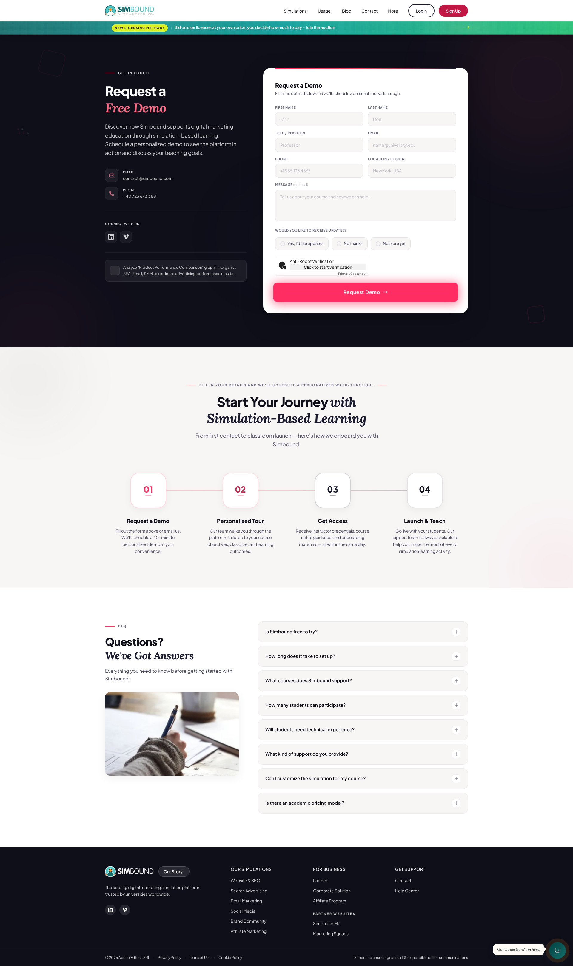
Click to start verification (328, 267)
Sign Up (453, 10)
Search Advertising (249, 890)
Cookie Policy (230, 957)
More (393, 10)
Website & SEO (245, 880)
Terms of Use (199, 957)
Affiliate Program (329, 900)
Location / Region (386, 159)
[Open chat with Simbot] (557, 950)
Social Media (243, 910)
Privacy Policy (169, 957)
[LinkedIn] (111, 237)
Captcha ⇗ (352, 273)
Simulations (295, 10)
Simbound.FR (326, 923)
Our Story (173, 871)
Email (373, 133)
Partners (321, 880)
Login (421, 10)
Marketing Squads (331, 933)
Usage (324, 10)
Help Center (407, 890)
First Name (285, 107)
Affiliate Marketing (249, 931)
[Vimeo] (126, 237)
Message (291, 184)
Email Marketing (246, 900)
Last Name (378, 107)
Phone (281, 159)
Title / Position (290, 133)
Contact (369, 10)
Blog (346, 10)
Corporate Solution (332, 890)
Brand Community (249, 921)
